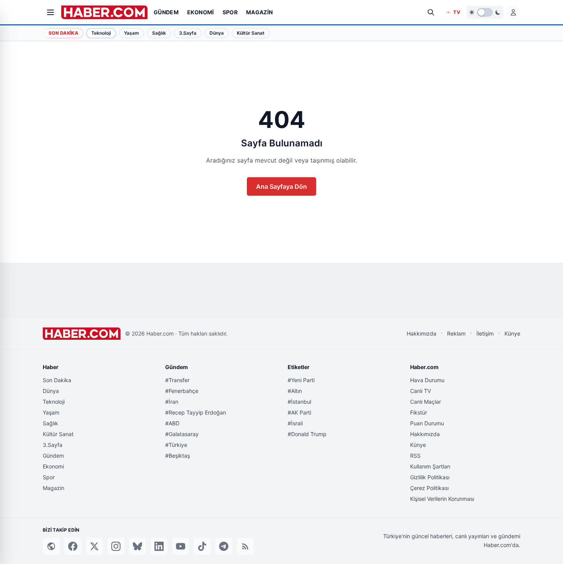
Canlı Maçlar (425, 401)
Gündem (53, 455)
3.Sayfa (52, 444)
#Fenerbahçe (181, 391)
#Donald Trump (307, 434)
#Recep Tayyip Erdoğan (195, 412)
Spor (49, 477)
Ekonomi (53, 466)
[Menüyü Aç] (50, 12)
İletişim (485, 333)
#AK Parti (299, 412)
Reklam (456, 333)
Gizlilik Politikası (429, 477)
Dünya (51, 391)
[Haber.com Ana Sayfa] (104, 12)
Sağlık (50, 423)
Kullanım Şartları (430, 466)
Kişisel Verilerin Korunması (442, 498)
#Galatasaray (182, 434)
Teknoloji (54, 401)
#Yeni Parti (301, 380)
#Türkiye (176, 444)
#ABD (172, 423)
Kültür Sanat (58, 434)
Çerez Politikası (429, 488)
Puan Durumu (427, 423)
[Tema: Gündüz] (484, 12)
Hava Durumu (427, 380)
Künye (512, 333)
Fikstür (418, 412)
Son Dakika (63, 33)
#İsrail (295, 423)
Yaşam (51, 412)
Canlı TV (420, 391)
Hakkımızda (421, 333)
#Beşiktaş (177, 455)
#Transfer (177, 380)
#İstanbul (299, 401)
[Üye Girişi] (513, 12)
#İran (171, 401)
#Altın (295, 391)
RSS (415, 455)
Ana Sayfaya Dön (281, 186)
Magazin (53, 488)
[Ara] (431, 12)
